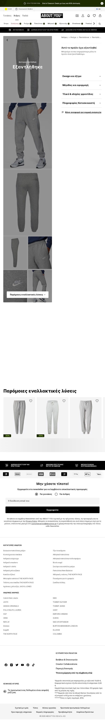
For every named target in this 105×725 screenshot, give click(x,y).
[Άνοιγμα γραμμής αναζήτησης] (99, 24)
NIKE (55, 598)
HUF (5, 614)
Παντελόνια (84, 37)
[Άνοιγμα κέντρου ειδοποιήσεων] (88, 15)
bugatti (6, 630)
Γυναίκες (7, 15)
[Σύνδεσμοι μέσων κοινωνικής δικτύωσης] (6, 665)
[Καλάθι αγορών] (100, 15)
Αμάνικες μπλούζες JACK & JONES (17, 586)
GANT (55, 610)
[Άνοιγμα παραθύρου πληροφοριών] (102, 3)
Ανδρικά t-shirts (9, 567)
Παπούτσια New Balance (62, 570)
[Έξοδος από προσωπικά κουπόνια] (77, 15)
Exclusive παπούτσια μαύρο (14, 551)
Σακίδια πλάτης (59, 582)
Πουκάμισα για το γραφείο (63, 578)
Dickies (6, 626)
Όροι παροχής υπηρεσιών (21, 712)
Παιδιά (25, 15)
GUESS (56, 618)
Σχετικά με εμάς (21, 708)
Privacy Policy (31, 521)
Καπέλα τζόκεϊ (9, 574)
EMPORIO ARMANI (60, 614)
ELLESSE (56, 630)
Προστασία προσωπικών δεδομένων (75, 708)
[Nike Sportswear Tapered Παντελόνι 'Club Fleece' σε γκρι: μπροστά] (27, 69)
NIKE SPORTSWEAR (60, 622)
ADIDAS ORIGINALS (11, 606)
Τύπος (35, 708)
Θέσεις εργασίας (49, 708)
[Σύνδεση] (82, 15)
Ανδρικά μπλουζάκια (11, 570)
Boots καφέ (57, 563)
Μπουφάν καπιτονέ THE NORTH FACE (18, 578)
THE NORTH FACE (10, 634)
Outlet (10, 9)
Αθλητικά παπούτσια (61, 555)
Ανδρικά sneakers (10, 563)
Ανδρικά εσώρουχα (11, 559)
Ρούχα (73, 37)
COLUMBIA (57, 634)
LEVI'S (5, 602)
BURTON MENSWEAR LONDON (65, 626)
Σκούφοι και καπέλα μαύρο (64, 567)
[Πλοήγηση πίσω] (7, 40)
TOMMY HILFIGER (60, 602)
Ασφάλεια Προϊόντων (85, 712)
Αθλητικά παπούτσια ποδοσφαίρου (67, 559)
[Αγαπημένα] (94, 15)
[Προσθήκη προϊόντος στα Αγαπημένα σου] (30, 401)
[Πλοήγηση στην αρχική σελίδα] (18, 654)
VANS (5, 618)
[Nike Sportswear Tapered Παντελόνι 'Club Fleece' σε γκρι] (27, 202)
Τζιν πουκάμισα (59, 551)
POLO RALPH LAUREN (12, 610)
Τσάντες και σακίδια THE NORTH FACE (18, 582)
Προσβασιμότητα (65, 712)
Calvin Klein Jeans (10, 598)
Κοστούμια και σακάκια (12, 555)
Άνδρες (17, 15)
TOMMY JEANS (59, 606)
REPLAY (6, 622)
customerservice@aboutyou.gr (44, 524)
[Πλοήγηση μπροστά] (94, 23)
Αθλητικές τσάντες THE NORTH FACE (67, 574)
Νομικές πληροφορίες (45, 712)
